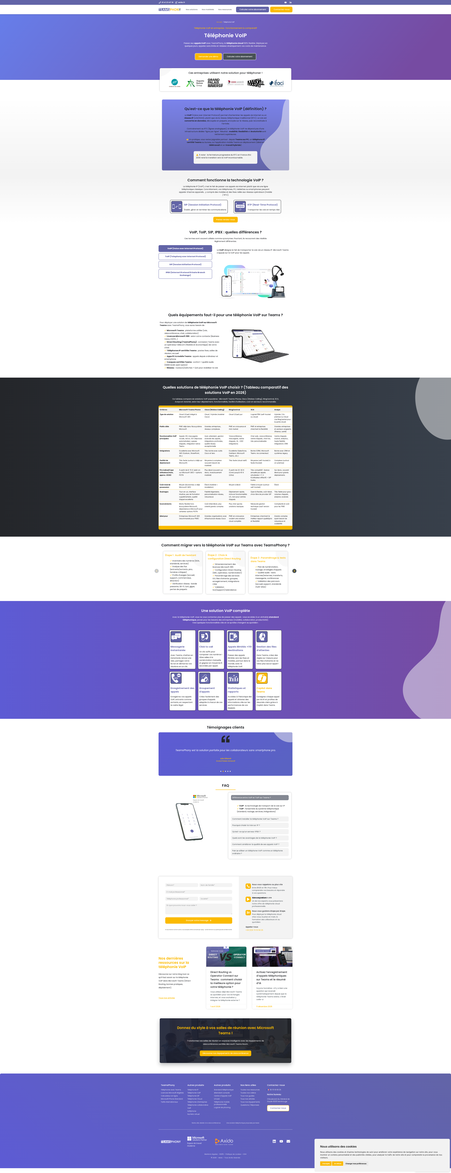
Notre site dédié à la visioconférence (206, 1123)
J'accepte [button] (326, 1164)
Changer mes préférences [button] (356, 1164)
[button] (157, 571)
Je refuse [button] (337, 1164)
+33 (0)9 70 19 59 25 (254, 930)
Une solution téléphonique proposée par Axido (242, 1123)
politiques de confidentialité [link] (224, 929)
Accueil (219, 22)
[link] (211, 1154)
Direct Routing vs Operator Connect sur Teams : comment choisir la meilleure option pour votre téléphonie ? (226, 979)
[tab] (185, 248)
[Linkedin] (274, 1141)
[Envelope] (288, 1141)
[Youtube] (281, 1141)
